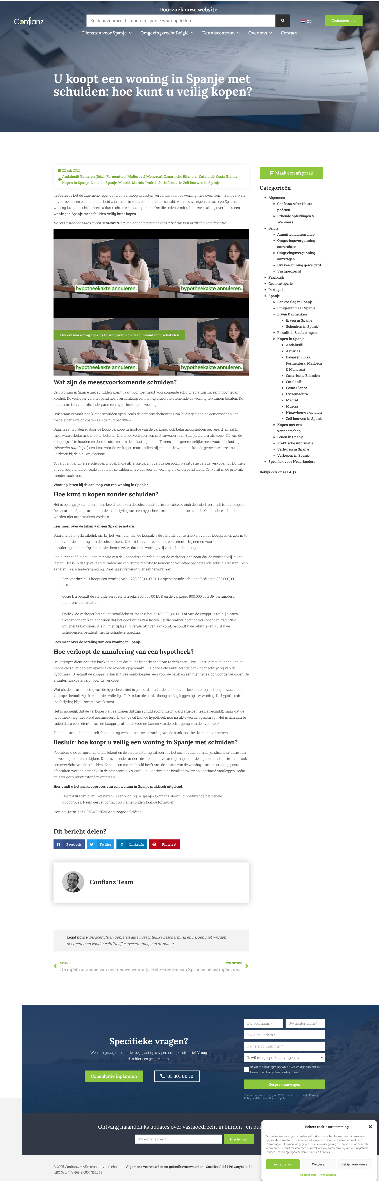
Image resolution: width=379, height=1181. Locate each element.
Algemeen (276, 197)
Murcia (138, 182)
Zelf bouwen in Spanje (201, 182)
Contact (289, 33)
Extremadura (297, 394)
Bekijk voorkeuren (355, 1164)
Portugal (275, 289)
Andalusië (70, 176)
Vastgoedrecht (289, 271)
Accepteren (283, 1164)
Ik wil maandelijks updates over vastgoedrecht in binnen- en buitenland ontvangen (285, 1069)
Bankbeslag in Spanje (295, 301)
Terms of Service (267, 1098)
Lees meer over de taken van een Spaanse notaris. (95, 526)
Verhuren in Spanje (293, 449)
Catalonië (207, 176)
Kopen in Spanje (75, 182)
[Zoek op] (282, 20)
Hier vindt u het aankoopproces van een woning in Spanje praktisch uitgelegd (118, 786)
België (273, 228)
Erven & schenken (292, 314)
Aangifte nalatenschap (296, 234)
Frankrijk (276, 277)
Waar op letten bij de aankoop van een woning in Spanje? (101, 484)
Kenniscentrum (218, 33)
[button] (370, 1126)
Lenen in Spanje (104, 182)
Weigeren (319, 1164)
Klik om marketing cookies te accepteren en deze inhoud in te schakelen (119, 335)
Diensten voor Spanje (104, 33)
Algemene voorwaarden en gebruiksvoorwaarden (165, 1166)
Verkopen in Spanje (293, 455)
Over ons (257, 33)
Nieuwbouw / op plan (304, 412)
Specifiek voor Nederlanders (291, 461)
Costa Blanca (226, 176)
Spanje (274, 295)
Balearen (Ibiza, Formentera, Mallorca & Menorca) (121, 176)
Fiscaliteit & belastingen (297, 332)
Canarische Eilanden (180, 176)
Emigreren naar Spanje (296, 308)
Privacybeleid (327, 1174)
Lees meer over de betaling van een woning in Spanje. (97, 641)
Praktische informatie (163, 182)
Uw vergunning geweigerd (299, 265)
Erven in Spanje (299, 320)
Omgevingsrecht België (164, 33)
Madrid (124, 182)
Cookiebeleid (308, 1174)
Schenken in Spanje (302, 326)
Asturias (293, 351)
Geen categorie (280, 283)
